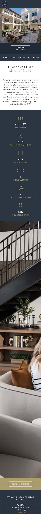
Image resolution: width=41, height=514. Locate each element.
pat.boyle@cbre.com (20, 512)
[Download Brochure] (20, 49)
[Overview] (4, 4)
